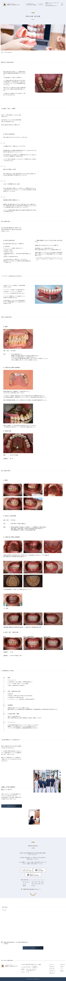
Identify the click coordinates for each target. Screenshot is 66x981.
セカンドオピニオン (11, 806)
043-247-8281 (26, 967)
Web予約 (40, 4)
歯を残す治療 (52, 968)
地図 (40, 964)
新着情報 (61, 970)
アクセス (33, 948)
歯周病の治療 (52, 966)
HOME (2, 52)
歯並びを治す (62, 964)
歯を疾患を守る (52, 970)
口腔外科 (61, 966)
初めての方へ (52, 964)
